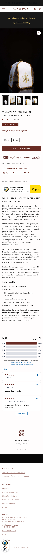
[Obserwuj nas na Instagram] (9, 541)
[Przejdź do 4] (27, 100)
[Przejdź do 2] (13, 100)
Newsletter (6, 534)
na (21, 18)
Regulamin (6, 488)
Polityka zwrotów (8, 503)
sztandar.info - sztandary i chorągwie (16, 476)
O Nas (4, 507)
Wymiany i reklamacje (10, 500)
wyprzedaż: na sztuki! (22, 3)
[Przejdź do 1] (5, 100)
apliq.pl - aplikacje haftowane (13, 472)
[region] (21, 437)
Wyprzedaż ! (21, 22)
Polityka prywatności (10, 492)
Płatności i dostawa (9, 496)
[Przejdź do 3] (20, 100)
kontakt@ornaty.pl (9, 530)
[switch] (5, 549)
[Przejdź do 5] (35, 100)
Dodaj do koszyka (21, 148)
